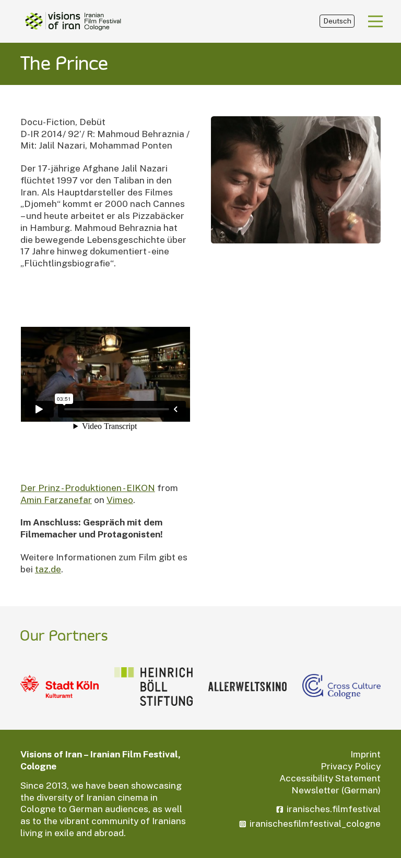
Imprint (365, 754)
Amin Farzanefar (56, 499)
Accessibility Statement (330, 778)
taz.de (48, 568)
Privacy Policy (351, 766)
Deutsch (337, 21)
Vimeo (120, 499)
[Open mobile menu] (375, 21)
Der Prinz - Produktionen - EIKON (87, 487)
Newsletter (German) (336, 790)
